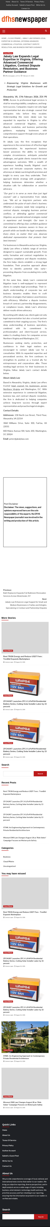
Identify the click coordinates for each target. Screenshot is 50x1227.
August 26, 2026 (20, 662)
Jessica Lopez (9, 662)
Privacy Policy (39, 2)
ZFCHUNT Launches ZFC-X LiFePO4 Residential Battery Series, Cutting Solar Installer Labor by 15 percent (25, 704)
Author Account (12, 5)
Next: (26, 603)
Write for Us (40, 5)
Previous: (24, 593)
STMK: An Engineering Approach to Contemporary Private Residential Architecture (24, 828)
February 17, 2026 (28, 76)
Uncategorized (9, 866)
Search (5, 764)
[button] (4, 31)
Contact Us (25, 8)
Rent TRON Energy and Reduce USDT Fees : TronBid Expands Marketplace (24, 792)
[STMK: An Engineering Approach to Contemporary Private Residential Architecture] (25, 1037)
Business (6, 857)
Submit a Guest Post (27, 5)
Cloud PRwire (8, 53)
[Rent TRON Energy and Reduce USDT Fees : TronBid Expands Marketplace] (25, 637)
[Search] (46, 31)
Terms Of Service (26, 2)
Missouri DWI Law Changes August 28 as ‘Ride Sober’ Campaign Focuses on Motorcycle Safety (24, 839)
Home (8, 2)
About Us (15, 2)
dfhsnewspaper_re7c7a (12, 76)
